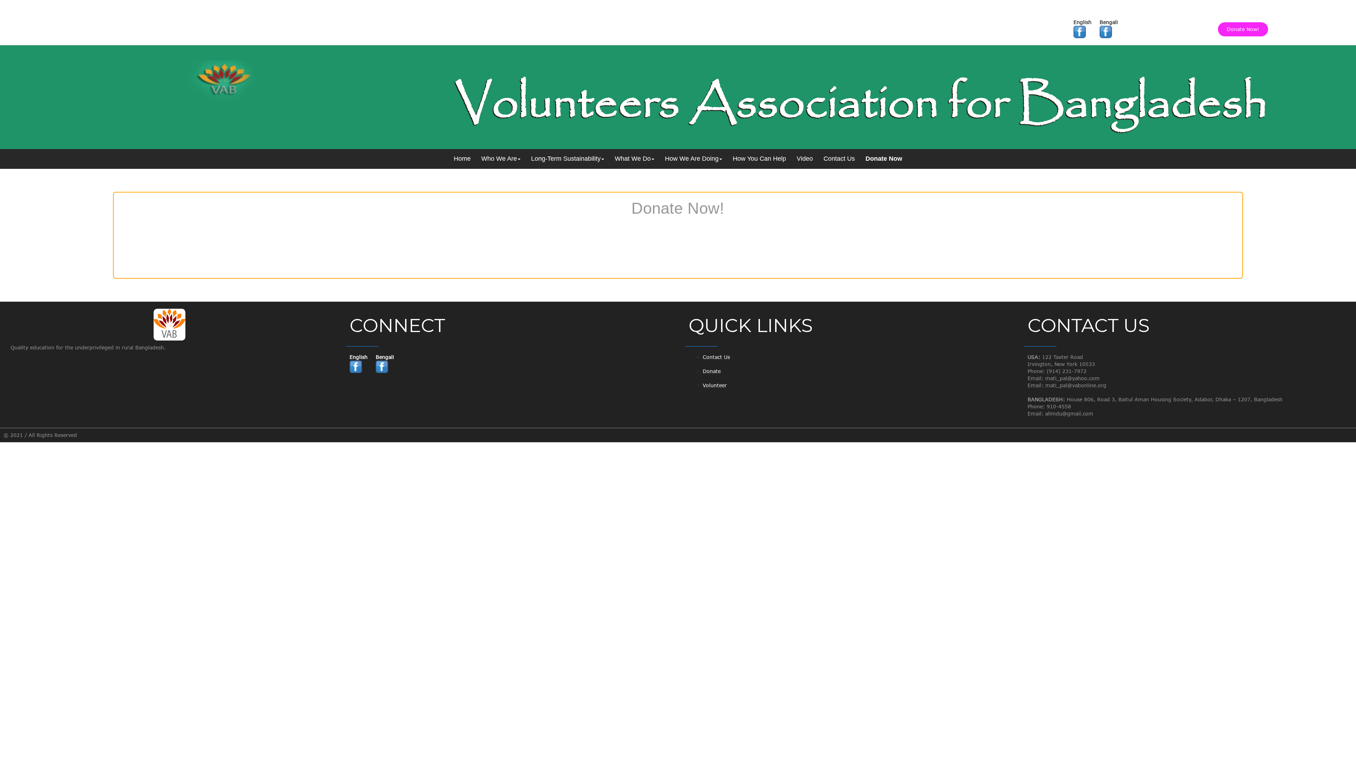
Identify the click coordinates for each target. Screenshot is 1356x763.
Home (462, 158)
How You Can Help (759, 158)
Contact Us (839, 158)
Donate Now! (1243, 29)
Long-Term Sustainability (566, 158)
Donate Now (884, 158)
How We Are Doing (692, 158)
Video (805, 158)
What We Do (633, 158)
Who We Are (499, 158)
